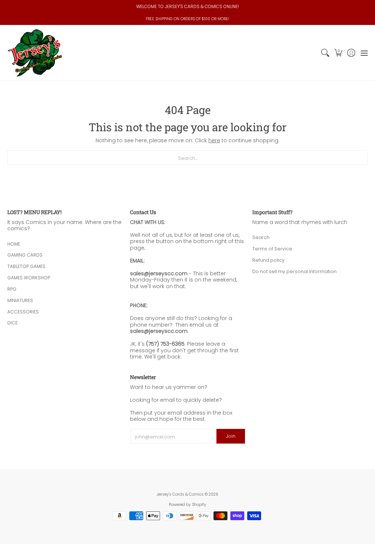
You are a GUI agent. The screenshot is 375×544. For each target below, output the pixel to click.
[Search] (325, 53)
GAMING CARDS (24, 255)
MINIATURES (20, 300)
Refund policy (268, 260)
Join (230, 436)
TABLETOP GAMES (26, 266)
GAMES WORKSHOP (28, 278)
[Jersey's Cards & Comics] (34, 53)
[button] (338, 53)
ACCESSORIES (23, 312)
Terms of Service (272, 249)
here (214, 140)
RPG (11, 289)
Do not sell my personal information (294, 271)
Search (261, 237)
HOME (13, 244)
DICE (12, 323)
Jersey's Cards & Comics (180, 494)
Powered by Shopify (187, 504)
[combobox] (187, 157)
